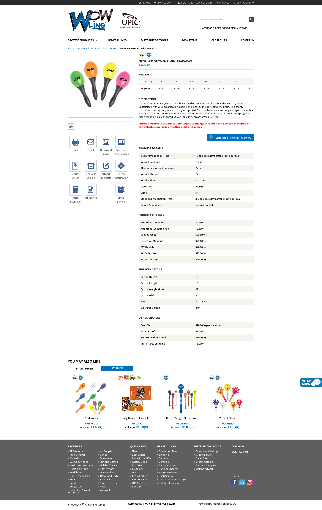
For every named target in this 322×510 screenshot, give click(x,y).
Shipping (164, 454)
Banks (103, 454)
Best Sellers (139, 454)
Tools (103, 486)
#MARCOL (91, 421)
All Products (76, 451)
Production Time (168, 451)
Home (146, 2)
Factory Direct (139, 461)
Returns (163, 458)
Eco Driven (138, 465)
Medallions (76, 472)
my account (165, 2)
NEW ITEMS (189, 40)
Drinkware (106, 458)
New (134, 451)
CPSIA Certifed (140, 476)
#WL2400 (136, 421)
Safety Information (169, 483)
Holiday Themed (109, 465)
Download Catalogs (207, 451)
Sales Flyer (202, 458)
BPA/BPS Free (140, 479)
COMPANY (247, 40)
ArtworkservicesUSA (224, 503)
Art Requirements (169, 472)
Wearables (106, 490)
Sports (73, 483)
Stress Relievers (109, 483)
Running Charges (168, 468)
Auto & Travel (77, 454)
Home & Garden (79, 468)
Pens (72, 479)
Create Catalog (204, 461)
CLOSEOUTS (219, 40)
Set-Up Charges (168, 465)
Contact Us (239, 451)
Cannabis (75, 458)
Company (237, 446)
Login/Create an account (196, 2)
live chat (311, 382)
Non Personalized (80, 476)
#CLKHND (227, 421)
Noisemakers (85, 48)
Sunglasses (76, 486)
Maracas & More (106, 48)
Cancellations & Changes (173, 479)
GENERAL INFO (117, 40)
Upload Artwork (205, 468)
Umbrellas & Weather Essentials (81, 491)
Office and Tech (109, 476)
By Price (117, 368)
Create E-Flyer (204, 454)
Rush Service (166, 476)
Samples (164, 461)
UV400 (135, 472)
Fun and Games (109, 461)
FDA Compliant (140, 483)
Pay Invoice (222, 2)
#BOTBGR (182, 421)
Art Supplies (107, 451)
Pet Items (105, 479)
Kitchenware (107, 468)
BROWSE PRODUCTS (81, 40)
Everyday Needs (79, 461)
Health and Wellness (81, 465)
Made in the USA (141, 458)
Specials (137, 486)
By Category (84, 368)
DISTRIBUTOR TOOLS (154, 40)
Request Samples (206, 465)
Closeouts (137, 468)
